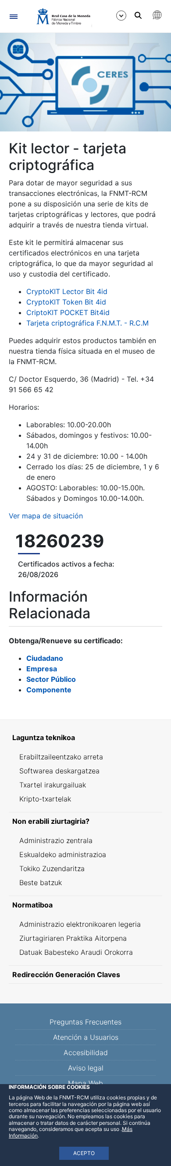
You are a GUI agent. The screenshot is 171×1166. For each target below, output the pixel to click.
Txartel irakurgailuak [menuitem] (52, 784)
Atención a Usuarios (85, 1037)
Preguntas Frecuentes (85, 1021)
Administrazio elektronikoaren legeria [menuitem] (80, 924)
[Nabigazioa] (13, 16)
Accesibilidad (86, 1052)
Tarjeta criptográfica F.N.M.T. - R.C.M (87, 323)
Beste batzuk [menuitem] (40, 882)
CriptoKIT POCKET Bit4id (68, 312)
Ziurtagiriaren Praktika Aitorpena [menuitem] (73, 938)
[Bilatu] (138, 15)
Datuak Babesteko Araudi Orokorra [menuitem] (76, 952)
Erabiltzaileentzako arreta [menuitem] (61, 756)
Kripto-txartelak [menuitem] (45, 798)
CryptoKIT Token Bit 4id (66, 302)
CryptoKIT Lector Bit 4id (66, 291)
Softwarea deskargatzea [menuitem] (59, 770)
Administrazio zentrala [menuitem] (56, 840)
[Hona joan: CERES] (59, 16)
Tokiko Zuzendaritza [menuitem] (52, 868)
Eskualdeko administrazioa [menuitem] (62, 854)
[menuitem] (85, 737)
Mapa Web (85, 1083)
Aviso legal (85, 1067)
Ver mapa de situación (46, 515)
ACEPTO (84, 1153)
